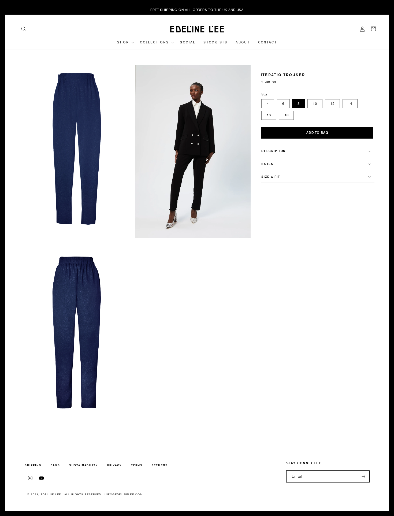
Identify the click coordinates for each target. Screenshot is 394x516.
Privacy (114, 465)
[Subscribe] (363, 476)
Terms (137, 465)
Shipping (33, 465)
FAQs (55, 465)
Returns (160, 465)
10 (315, 104)
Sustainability (83, 465)
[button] (23, 29)
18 (286, 115)
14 (350, 104)
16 (269, 115)
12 (332, 104)
